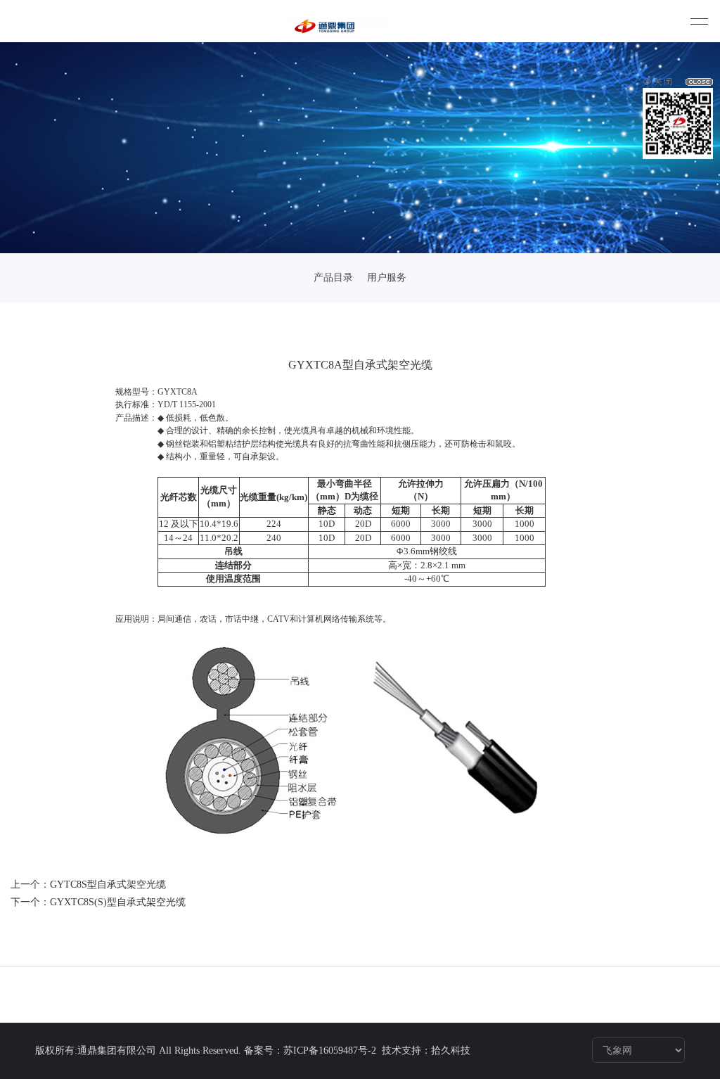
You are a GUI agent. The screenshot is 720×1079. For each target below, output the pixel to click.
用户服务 (386, 277)
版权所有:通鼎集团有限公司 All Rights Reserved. (138, 1050)
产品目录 (333, 277)
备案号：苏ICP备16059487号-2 (311, 1050)
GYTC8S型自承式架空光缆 (108, 884)
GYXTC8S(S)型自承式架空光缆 (118, 902)
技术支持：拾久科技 (426, 1050)
